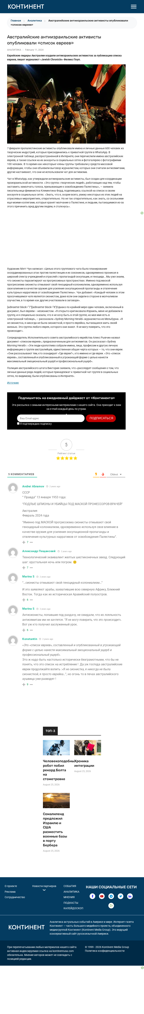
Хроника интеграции (84, 763)
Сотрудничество (15, 897)
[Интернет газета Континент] (26, 927)
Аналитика (35, 20)
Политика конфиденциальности (104, 950)
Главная (16, 20)
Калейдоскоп (73, 908)
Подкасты (71, 902)
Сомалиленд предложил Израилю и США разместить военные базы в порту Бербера (55, 829)
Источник (13, 382)
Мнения (69, 897)
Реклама (10, 891)
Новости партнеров (44, 886)
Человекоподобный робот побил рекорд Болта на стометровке (56, 770)
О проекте (11, 886)
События (70, 886)
